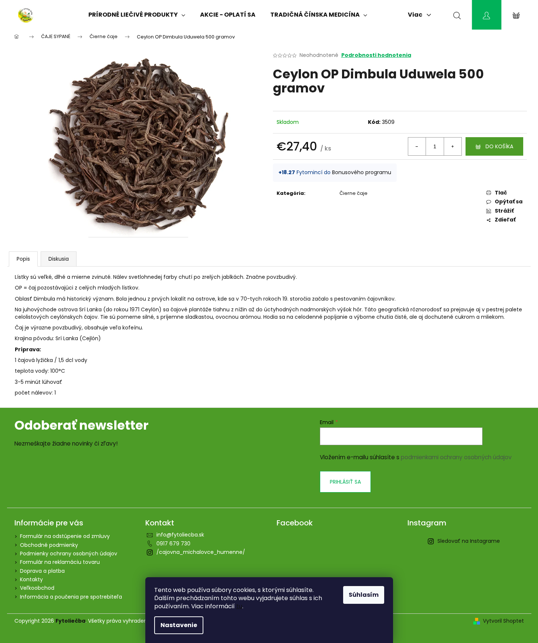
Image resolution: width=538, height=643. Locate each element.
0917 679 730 (173, 543)
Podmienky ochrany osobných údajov (68, 553)
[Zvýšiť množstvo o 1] (452, 146)
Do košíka (499, 146)
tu (239, 606)
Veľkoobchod (37, 588)
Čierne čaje (353, 193)
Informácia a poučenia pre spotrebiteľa (71, 596)
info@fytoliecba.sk (180, 534)
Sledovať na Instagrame (468, 541)
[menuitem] (137, 15)
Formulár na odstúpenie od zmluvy (65, 536)
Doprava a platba (42, 571)
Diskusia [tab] (58, 259)
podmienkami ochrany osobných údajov (456, 457)
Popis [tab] (23, 259)
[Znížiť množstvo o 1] (417, 146)
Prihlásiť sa (345, 481)
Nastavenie (178, 625)
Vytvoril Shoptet (503, 621)
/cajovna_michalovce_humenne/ (200, 552)
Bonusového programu (361, 172)
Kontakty (31, 579)
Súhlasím (364, 594)
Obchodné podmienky (49, 545)
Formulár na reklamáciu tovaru (60, 562)
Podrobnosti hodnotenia (376, 55)
